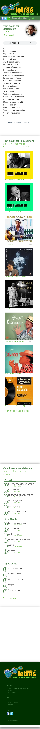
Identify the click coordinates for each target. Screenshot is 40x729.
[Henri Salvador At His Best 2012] (20, 195)
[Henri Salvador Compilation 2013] (20, 164)
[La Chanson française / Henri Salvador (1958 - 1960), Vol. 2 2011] (20, 259)
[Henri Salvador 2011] (20, 292)
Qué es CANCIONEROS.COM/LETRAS (18, 688)
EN (36, 14)
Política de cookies (13, 702)
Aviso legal (10, 701)
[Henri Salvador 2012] (20, 227)
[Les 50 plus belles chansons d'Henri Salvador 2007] (20, 324)
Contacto (10, 690)
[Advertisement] (20, 438)
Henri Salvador (10, 33)
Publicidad (10, 704)
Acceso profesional (12, 720)
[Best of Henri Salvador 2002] (20, 356)
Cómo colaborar (12, 692)
